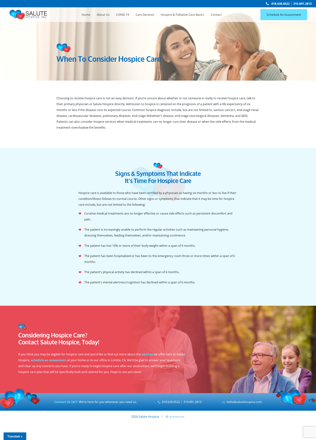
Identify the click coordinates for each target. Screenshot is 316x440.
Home (86, 15)
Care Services (145, 15)
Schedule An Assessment (284, 15)
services (147, 354)
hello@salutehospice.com (244, 402)
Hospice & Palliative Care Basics (182, 15)
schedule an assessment (48, 360)
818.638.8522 (280, 4)
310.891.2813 (302, 4)
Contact (216, 15)
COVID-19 (122, 15)
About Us (103, 15)
